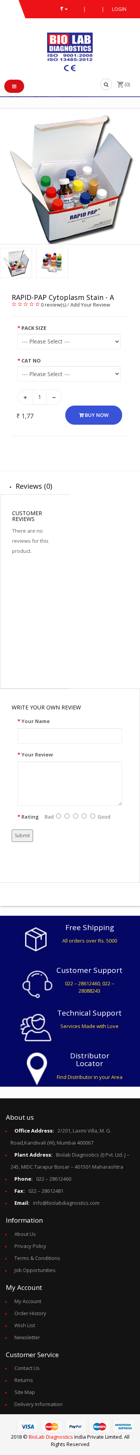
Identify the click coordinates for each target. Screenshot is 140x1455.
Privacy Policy (30, 1245)
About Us (25, 1233)
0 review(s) (53, 304)
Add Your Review (90, 304)
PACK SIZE (33, 327)
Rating (30, 816)
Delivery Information (38, 1404)
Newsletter (27, 1337)
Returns (23, 1380)
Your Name (35, 721)
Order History (30, 1313)
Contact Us (27, 1367)
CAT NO (31, 360)
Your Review (37, 754)
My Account (27, 1301)
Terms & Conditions (37, 1258)
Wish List (24, 1325)
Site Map (24, 1392)
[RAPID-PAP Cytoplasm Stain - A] (70, 178)
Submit (22, 835)
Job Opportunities (35, 1270)
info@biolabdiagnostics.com (57, 1202)
